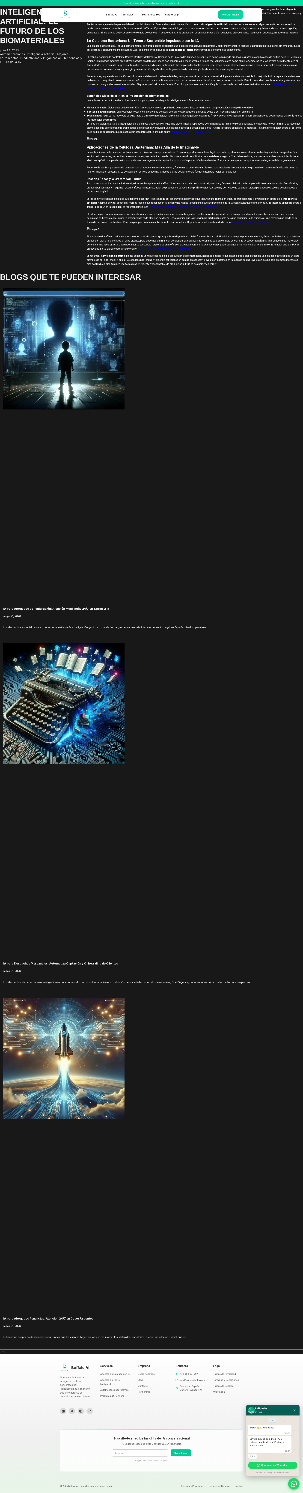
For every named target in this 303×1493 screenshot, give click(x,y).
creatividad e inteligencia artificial (250, 222)
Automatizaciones (12, 54)
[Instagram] (81, 1411)
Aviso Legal (219, 1391)
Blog (140, 1380)
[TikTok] (89, 1411)
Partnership (172, 14)
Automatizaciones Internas (114, 1389)
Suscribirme (180, 1453)
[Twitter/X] (72, 1411)
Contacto (143, 1386)
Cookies (239, 1486)
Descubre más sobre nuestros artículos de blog (149, 3)
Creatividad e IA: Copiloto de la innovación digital (164, 248)
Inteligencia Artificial (41, 54)
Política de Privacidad (224, 1374)
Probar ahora (230, 14)
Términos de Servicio (219, 1486)
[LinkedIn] (63, 1411)
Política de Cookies (223, 1386)
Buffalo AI (111, 14)
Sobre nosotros (151, 14)
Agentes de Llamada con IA (115, 1374)
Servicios (128, 14)
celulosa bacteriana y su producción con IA (194, 131)
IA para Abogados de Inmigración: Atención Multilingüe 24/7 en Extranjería (56, 608)
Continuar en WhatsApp (274, 1465)
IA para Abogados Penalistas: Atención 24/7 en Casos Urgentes (48, 1318)
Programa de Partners (112, 1395)
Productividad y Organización (41, 58)
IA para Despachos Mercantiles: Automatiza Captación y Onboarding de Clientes (60, 963)
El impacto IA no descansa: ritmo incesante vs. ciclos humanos (183, 206)
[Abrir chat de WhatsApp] (294, 1484)
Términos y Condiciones (226, 1380)
